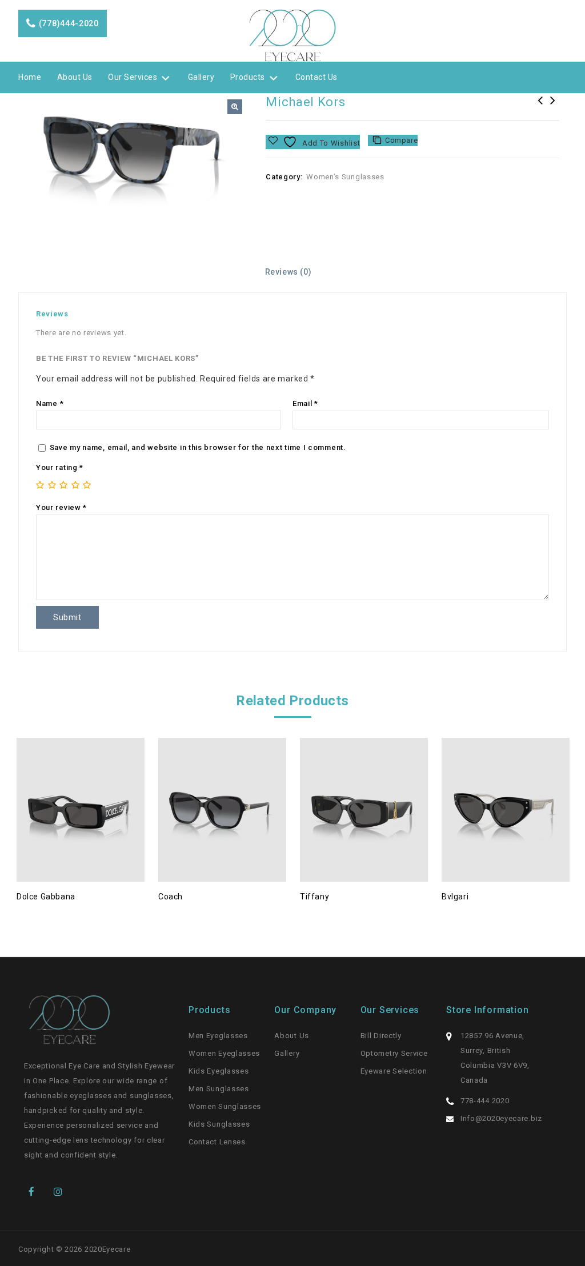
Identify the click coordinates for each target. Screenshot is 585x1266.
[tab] (293, 272)
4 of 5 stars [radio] (75, 485)
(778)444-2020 (69, 23)
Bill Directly (381, 1035)
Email (305, 403)
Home (29, 77)
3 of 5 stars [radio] (63, 485)
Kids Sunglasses (219, 1124)
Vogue (540, 108)
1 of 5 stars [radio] (40, 485)
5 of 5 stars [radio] (87, 485)
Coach (553, 108)
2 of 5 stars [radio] (52, 485)
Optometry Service (394, 1053)
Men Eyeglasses (218, 1035)
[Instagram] (60, 1190)
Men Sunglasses (219, 1088)
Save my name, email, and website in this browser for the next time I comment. (198, 447)
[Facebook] (35, 1190)
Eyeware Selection (393, 1071)
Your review (61, 507)
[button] (234, 106)
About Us (75, 77)
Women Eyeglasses (224, 1053)
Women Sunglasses (225, 1106)
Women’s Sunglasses (345, 176)
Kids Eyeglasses (219, 1071)
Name (49, 403)
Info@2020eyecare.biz (501, 1118)
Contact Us (316, 77)
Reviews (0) (288, 271)
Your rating (59, 467)
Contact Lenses (217, 1142)
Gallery (201, 77)
